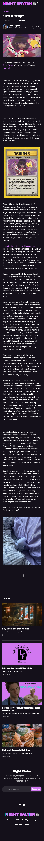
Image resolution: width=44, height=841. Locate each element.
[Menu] (41, 3)
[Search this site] (37, 3)
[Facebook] (24, 805)
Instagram (35, 820)
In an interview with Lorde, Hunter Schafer (20, 246)
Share (37, 26)
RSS (17, 820)
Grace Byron (14, 26)
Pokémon (6, 12)
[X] (20, 805)
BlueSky (25, 820)
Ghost (26, 824)
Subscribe (9, 820)
